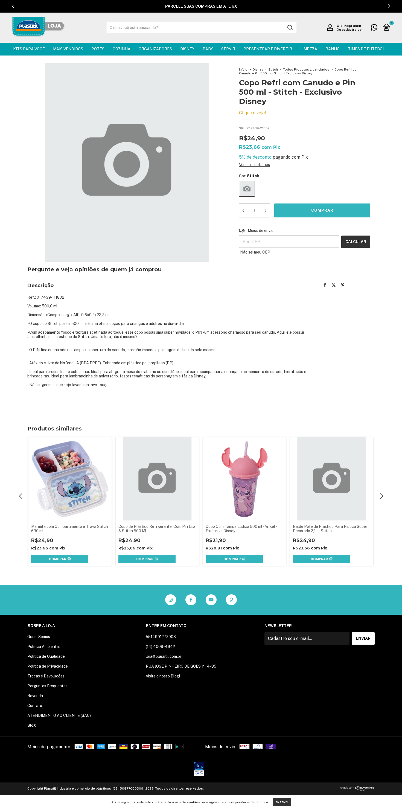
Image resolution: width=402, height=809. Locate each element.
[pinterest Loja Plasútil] (231, 599)
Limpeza (308, 49)
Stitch (273, 69)
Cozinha (121, 49)
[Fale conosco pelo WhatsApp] (374, 28)
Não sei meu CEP (255, 252)
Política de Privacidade (47, 666)
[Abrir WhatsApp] (388, 795)
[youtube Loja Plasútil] (211, 599)
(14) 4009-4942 (160, 646)
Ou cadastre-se (349, 29)
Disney (187, 49)
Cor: (249, 176)
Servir (228, 49)
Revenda (35, 696)
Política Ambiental (43, 646)
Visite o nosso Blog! (163, 676)
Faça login (352, 26)
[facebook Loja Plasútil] (190, 599)
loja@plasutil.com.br (163, 656)
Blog (31, 725)
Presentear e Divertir (267, 49)
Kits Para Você (29, 49)
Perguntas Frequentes (47, 686)
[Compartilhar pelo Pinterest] (342, 285)
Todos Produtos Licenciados (306, 69)
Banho (332, 49)
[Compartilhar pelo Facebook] (325, 285)
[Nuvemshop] (357, 789)
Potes (97, 49)
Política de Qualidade (46, 656)
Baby (208, 49)
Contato (34, 705)
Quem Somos (38, 637)
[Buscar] (289, 28)
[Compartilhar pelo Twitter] (333, 285)
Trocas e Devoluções (46, 676)
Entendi (282, 802)
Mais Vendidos (68, 49)
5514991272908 (161, 637)
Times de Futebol (366, 49)
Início (243, 69)
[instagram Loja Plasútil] (170, 599)
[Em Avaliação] (199, 769)
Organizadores (155, 49)
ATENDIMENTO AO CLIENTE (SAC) (59, 715)
